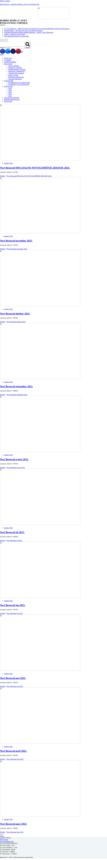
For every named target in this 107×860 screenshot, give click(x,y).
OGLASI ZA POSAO (11, 98)
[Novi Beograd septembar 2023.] (40, 378)
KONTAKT (8, 101)
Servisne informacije (15, 79)
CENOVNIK (8, 81)
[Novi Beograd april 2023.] (40, 743)
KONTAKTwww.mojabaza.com (7, 840)
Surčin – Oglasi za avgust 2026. (14, 34)
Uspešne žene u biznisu (16, 73)
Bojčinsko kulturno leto (16, 77)
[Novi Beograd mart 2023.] (40, 816)
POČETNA (8, 58)
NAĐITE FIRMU (10, 62)
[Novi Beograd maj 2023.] (40, 670)
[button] (53, 55)
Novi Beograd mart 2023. (13, 823)
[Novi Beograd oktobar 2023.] (40, 305)
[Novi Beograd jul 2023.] (40, 524)
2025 (10, 90)
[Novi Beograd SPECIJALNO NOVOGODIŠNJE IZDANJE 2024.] (40, 160)
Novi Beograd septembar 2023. (16, 386)
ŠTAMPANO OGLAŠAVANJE (19, 83)
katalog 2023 (8, 163)
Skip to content (5, 1)
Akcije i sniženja (13, 66)
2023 (10, 94)
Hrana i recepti (13, 75)
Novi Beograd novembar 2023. (16, 240)
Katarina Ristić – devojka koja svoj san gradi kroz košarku (23, 30)
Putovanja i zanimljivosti (16, 71)
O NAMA (7, 60)
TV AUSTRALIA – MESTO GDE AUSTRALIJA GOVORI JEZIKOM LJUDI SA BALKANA (37, 29)
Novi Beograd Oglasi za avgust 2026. (16, 36)
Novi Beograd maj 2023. (13, 678)
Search (2, 47)
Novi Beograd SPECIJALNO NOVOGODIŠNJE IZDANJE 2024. (35, 167)
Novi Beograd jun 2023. (12, 605)
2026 (10, 88)
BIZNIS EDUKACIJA (12, 99)
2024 (10, 92)
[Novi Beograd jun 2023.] (40, 597)
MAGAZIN (8, 64)
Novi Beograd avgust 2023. (14, 459)
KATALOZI (8, 86)
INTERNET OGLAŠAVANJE (18, 84)
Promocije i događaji (15, 68)
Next (2, 836)
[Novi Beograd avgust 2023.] (40, 451)
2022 (10, 96)
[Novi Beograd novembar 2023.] (40, 233)
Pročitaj (26, 176)
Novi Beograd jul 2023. (12, 532)
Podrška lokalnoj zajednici (17, 69)
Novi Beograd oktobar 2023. (15, 313)
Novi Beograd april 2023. (13, 751)
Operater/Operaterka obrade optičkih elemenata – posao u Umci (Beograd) (28, 32)
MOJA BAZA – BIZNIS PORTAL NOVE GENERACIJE (19, 4)
